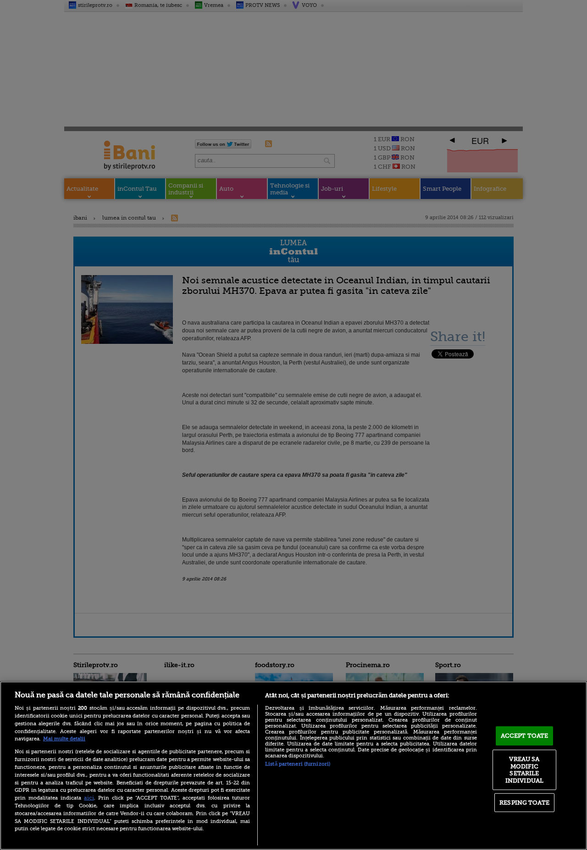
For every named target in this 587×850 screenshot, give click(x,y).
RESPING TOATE (524, 802)
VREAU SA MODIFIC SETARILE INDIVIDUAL (524, 770)
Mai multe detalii (64, 739)
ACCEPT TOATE (524, 735)
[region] (293, 765)
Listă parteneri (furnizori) (297, 764)
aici (89, 798)
